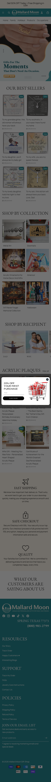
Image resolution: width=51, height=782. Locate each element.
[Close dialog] (47, 379)
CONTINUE (13, 398)
